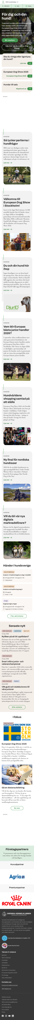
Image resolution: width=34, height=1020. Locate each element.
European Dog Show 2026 (9, 972)
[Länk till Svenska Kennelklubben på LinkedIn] (13, 1016)
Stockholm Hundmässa (8, 970)
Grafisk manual (6, 997)
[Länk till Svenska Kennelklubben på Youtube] (9, 1016)
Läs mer (6, 163)
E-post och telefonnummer (10, 985)
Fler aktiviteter (17, 616)
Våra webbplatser (7, 977)
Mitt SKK (4, 955)
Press (3, 1012)
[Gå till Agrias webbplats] (17, 877)
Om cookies (5, 1009)
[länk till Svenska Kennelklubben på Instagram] (6, 1016)
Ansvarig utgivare (7, 1007)
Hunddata (4, 960)
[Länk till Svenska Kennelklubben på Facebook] (2, 1016)
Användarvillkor (6, 1004)
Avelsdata (4, 962)
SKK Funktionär (6, 957)
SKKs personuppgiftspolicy (10, 1002)
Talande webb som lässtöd (9, 999)
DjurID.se (4, 967)
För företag (5, 975)
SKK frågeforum (6, 988)
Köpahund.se (6, 965)
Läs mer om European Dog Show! (17, 47)
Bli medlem (10, 40)
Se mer (17, 808)
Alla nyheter (17, 707)
